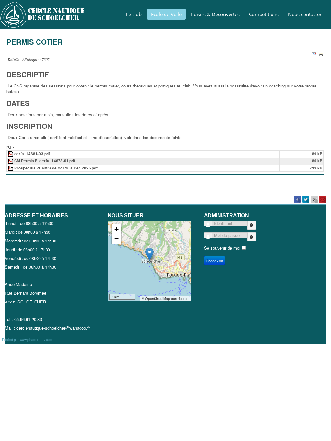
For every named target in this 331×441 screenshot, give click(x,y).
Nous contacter (305, 14)
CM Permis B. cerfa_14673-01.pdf (44, 161)
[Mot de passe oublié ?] (251, 236)
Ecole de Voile (166, 14)
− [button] (116, 239)
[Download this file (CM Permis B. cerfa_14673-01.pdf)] (11, 161)
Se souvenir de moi (222, 248)
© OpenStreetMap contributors (166, 298)
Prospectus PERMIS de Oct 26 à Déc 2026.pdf (56, 168)
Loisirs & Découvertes (215, 14)
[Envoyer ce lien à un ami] (314, 53)
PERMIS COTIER (34, 41)
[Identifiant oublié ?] (251, 225)
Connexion (214, 260)
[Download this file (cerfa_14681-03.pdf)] (11, 154)
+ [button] (116, 229)
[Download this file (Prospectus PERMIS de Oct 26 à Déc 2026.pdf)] (11, 168)
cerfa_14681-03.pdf (32, 154)
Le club (134, 14)
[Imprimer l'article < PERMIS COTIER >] (321, 53)
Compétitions (264, 14)
